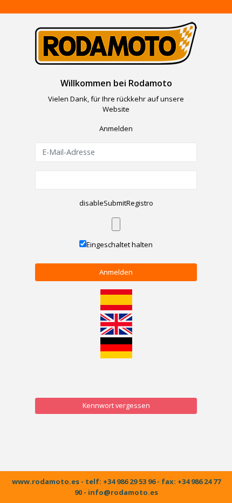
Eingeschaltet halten (119, 244)
